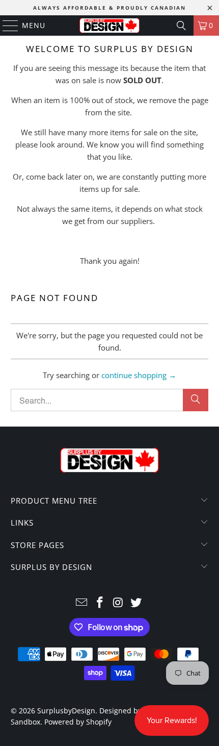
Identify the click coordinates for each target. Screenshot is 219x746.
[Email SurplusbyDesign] (82, 602)
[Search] (181, 25)
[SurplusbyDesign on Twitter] (136, 602)
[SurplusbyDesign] (110, 25)
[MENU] (5, 25)
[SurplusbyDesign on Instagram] (118, 602)
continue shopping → (138, 375)
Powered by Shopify (78, 722)
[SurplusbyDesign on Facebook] (99, 602)
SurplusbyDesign (66, 710)
